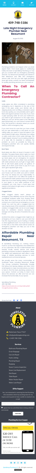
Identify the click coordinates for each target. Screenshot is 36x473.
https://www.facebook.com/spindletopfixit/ (16, 286)
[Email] (22, 3)
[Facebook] (11, 462)
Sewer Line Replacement (17, 370)
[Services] (31, 3)
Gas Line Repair (14, 355)
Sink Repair (13, 373)
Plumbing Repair (14, 361)
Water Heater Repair (16, 379)
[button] (4, 2)
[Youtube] (21, 462)
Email (22, 5)
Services (31, 5)
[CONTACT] (13, 3)
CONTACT (13, 5)
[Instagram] (18, 462)
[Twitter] (14, 462)
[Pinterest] (24, 462)
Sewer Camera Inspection (17, 367)
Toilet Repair (13, 376)
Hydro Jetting (13, 358)
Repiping (12, 364)
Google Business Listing (9, 288)
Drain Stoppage (14, 352)
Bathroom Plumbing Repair (18, 348)
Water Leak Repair (15, 383)
